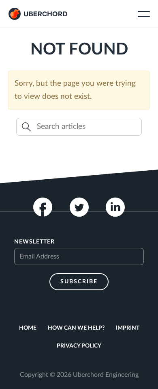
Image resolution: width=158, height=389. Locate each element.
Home (27, 328)
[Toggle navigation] (144, 15)
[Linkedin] (115, 207)
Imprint (127, 328)
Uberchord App (37, 14)
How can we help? (76, 328)
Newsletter (34, 242)
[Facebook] (42, 207)
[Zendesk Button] (143, 374)
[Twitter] (79, 207)
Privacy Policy (79, 346)
